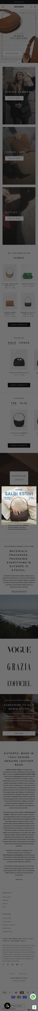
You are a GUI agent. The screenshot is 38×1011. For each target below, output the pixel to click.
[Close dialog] (34, 488)
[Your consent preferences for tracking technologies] (34, 1007)
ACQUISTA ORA (30, 520)
